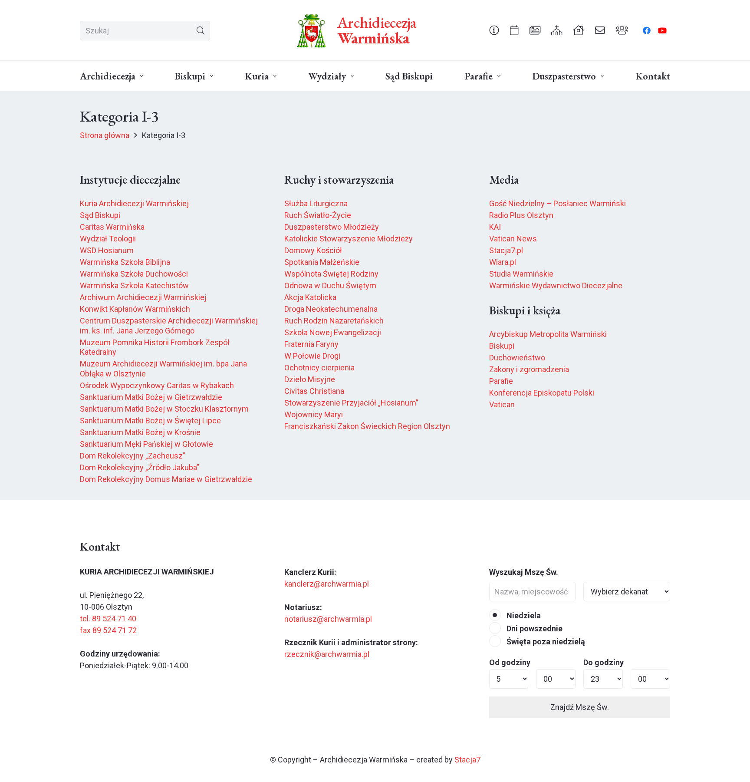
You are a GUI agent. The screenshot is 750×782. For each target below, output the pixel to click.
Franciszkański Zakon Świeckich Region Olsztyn (367, 426)
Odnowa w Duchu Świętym (330, 285)
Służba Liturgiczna (316, 203)
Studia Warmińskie (521, 273)
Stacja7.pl (506, 250)
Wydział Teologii (108, 238)
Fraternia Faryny (311, 344)
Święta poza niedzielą (545, 641)
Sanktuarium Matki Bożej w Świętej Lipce (150, 420)
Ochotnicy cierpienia (319, 367)
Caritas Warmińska (112, 226)
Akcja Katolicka (310, 297)
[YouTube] (662, 30)
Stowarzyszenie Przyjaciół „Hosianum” (351, 402)
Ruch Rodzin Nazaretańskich (334, 320)
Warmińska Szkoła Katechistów (134, 285)
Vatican (502, 404)
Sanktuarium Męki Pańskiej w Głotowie (146, 444)
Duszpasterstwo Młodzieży (331, 226)
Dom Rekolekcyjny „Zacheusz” (132, 455)
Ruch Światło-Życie (317, 215)
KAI (495, 226)
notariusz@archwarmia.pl (328, 619)
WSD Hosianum (107, 250)
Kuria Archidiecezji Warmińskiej (134, 203)
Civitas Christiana (314, 391)
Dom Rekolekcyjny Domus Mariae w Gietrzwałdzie (166, 479)
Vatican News (513, 238)
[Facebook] (647, 30)
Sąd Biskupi (100, 215)
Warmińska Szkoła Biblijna (125, 262)
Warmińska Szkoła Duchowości (134, 273)
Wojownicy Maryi (313, 414)
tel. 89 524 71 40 (108, 618)
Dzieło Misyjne (309, 379)
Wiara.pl (502, 262)
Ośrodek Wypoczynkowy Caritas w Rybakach (157, 385)
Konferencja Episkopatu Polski (541, 392)
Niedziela (523, 615)
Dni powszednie (533, 628)
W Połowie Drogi (312, 355)
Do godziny (603, 662)
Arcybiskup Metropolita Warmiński (548, 334)
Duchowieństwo (517, 357)
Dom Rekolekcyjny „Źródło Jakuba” (139, 467)
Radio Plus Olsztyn (521, 215)
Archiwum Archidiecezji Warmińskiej (143, 297)
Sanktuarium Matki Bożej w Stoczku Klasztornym (164, 408)
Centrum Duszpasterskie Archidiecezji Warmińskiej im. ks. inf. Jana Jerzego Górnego (169, 325)
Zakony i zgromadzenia (529, 369)
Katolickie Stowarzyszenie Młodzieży (348, 238)
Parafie (501, 381)
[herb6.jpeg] (311, 30)
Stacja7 (467, 759)
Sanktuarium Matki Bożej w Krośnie (140, 432)
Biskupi (501, 345)
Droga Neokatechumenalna (331, 308)
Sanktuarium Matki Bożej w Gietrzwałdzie (151, 397)
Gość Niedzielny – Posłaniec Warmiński (557, 203)
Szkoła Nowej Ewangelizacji (332, 332)
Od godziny (509, 662)
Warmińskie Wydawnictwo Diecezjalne (555, 285)
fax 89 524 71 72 (108, 630)
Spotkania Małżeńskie (321, 262)
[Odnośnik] (494, 30)
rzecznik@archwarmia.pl (326, 654)
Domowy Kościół (313, 250)
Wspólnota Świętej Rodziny (331, 273)
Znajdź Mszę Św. (579, 707)
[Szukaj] (200, 30)
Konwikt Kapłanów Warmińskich (135, 308)
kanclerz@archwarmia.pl (326, 583)
